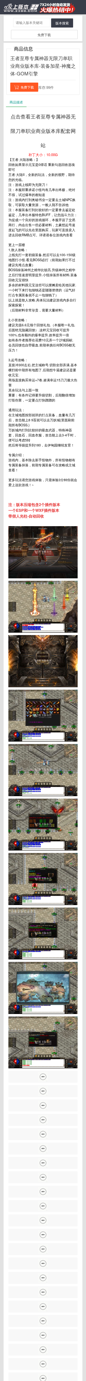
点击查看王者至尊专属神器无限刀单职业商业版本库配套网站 (43, 131)
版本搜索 (62, 23)
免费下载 (44, 34)
